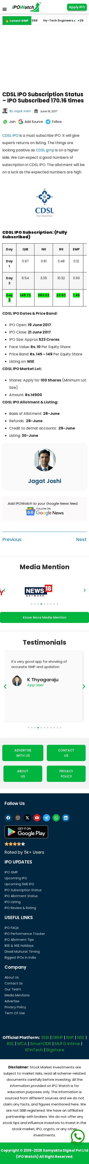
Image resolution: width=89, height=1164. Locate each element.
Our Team (13, 989)
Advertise (12, 1001)
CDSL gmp (45, 150)
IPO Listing (13, 902)
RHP (70, 1037)
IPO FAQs (12, 927)
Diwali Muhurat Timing (22, 951)
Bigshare (55, 1050)
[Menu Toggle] (4, 9)
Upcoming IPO (16, 878)
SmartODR (40, 1043)
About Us (12, 977)
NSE (80, 1037)
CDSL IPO (10, 135)
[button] (4, 590)
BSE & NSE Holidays (19, 945)
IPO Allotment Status (21, 896)
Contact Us (14, 983)
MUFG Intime (67, 1043)
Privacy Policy (15, 1007)
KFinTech (34, 1050)
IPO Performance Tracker (25, 933)
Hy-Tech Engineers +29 (54, 20)
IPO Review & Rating (20, 908)
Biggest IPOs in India (20, 957)
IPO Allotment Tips (19, 939)
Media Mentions (17, 995)
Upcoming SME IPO (19, 884)
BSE (10, 1043)
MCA (22, 1043)
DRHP (57, 1037)
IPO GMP (11, 872)
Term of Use (15, 1013)
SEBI (45, 1037)
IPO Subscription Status (23, 890)
